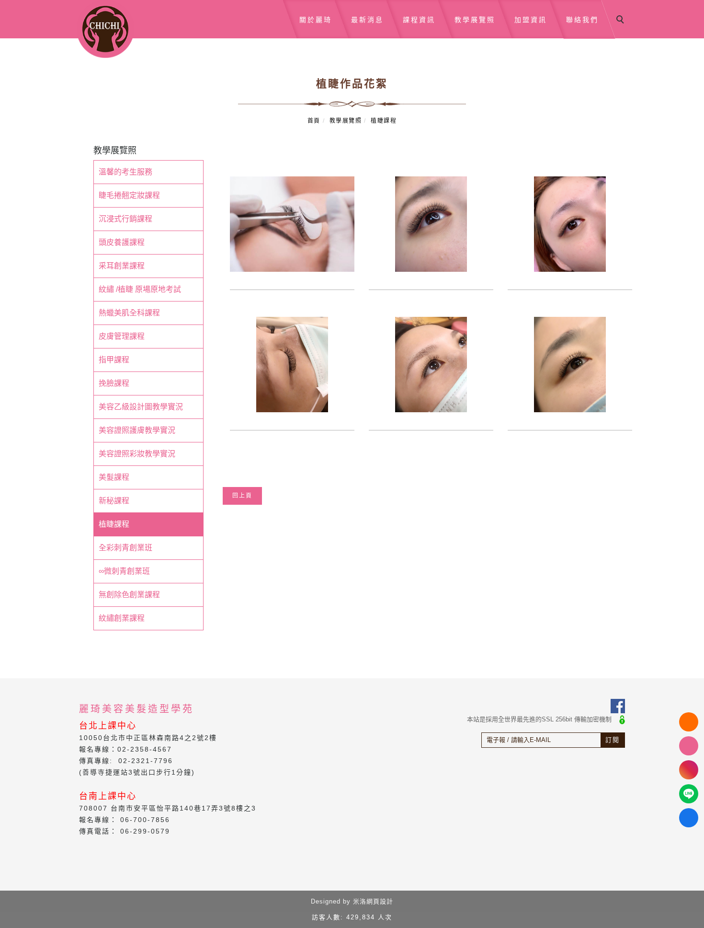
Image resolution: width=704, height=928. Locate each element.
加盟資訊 (530, 19)
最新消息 (367, 19)
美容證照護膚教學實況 (137, 430)
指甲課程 (114, 360)
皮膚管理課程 (122, 336)
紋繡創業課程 (122, 618)
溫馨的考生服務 (125, 172)
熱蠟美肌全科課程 (129, 313)
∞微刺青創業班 (124, 571)
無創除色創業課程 (129, 595)
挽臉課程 (114, 383)
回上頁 (242, 495)
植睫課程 (384, 120)
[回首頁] (105, 29)
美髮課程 (114, 477)
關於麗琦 (315, 19)
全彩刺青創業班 (125, 548)
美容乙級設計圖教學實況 (141, 407)
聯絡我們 (582, 19)
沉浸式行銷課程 (125, 219)
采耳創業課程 (122, 266)
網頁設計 (379, 901)
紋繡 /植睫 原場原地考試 (140, 289)
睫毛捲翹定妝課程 (129, 195)
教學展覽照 (474, 19)
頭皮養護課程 (122, 242)
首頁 (313, 120)
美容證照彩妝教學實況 (137, 454)
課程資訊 (419, 19)
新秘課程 (114, 501)
